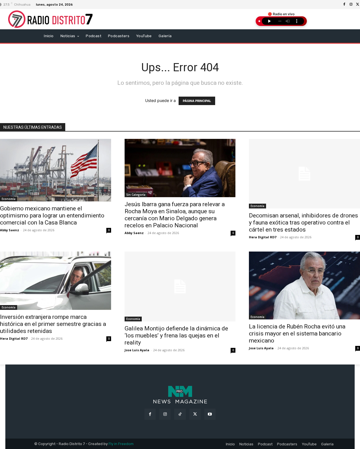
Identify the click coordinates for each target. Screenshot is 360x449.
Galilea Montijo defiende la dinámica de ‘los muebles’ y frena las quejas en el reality (176, 335)
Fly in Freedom (121, 444)
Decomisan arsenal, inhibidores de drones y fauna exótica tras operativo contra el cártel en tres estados (303, 222)
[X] (195, 414)
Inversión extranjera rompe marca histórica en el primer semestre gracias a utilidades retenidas (53, 324)
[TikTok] (179, 414)
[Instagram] (351, 4)
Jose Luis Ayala (137, 350)
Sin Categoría (135, 195)
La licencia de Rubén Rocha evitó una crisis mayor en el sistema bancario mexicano (297, 333)
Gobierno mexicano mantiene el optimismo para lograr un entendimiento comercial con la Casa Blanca (52, 215)
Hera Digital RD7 (262, 237)
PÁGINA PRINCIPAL (197, 101)
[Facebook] (344, 4)
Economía (8, 199)
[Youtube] (209, 414)
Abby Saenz (9, 230)
